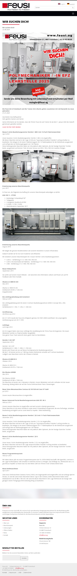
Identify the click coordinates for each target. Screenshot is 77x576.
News (5, 533)
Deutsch (72, 4)
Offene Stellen (8, 530)
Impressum (12, 572)
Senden (24, 558)
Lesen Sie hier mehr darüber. (11, 127)
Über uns (6, 523)
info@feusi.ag (43, 535)
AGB (20, 572)
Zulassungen (7, 528)
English (63, 4)
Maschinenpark (8, 525)
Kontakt (6, 535)
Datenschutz (27, 572)
